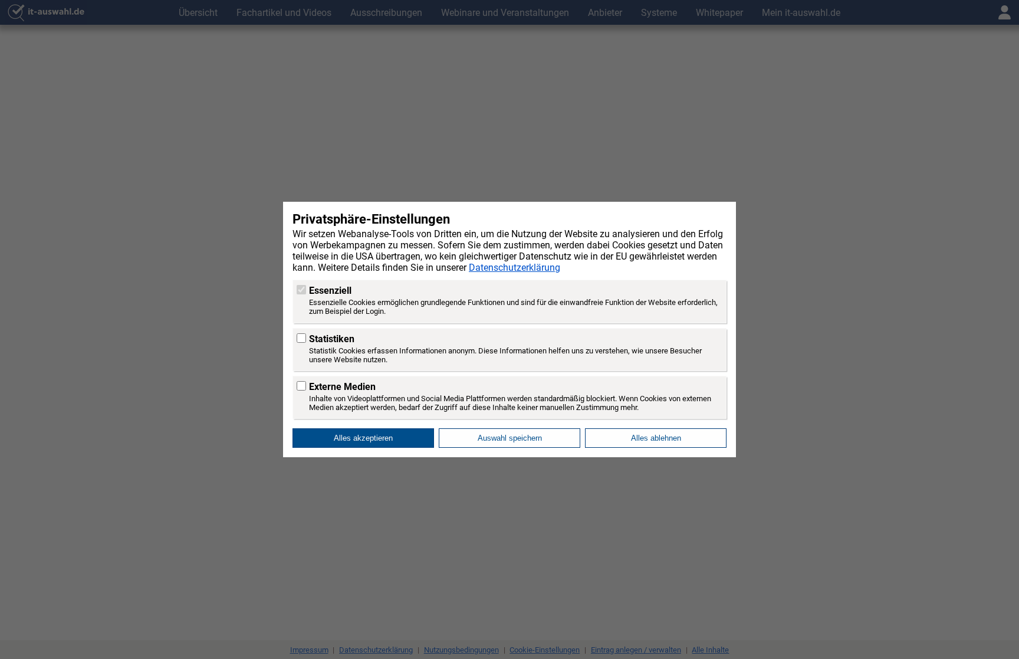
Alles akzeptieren (363, 438)
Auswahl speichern (510, 438)
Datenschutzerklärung (514, 267)
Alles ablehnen (656, 438)
